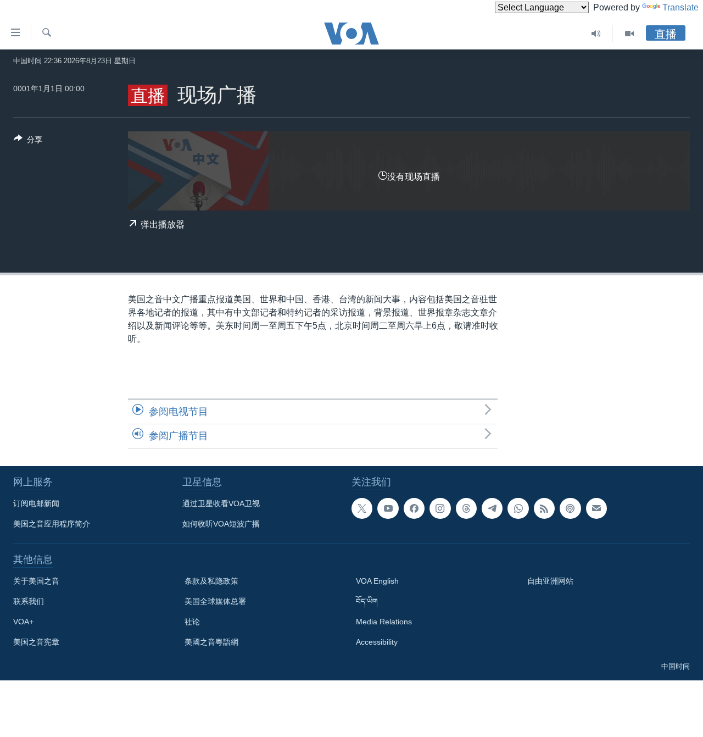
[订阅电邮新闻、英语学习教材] (596, 508)
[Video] (629, 33)
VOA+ (23, 621)
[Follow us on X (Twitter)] (362, 508)
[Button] (28, 141)
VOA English (377, 581)
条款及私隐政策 (211, 581)
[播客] (570, 508)
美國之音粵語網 (211, 642)
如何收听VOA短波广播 (221, 523)
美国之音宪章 (36, 642)
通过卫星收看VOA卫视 (221, 503)
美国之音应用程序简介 (51, 523)
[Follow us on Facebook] (414, 508)
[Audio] (596, 33)
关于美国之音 (36, 581)
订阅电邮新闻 (36, 503)
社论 (192, 621)
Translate (680, 7)
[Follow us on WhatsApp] (517, 508)
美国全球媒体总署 (215, 601)
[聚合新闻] (544, 508)
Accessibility (377, 642)
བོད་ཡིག (367, 601)
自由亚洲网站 (550, 581)
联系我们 (28, 601)
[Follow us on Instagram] (439, 508)
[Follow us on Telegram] (492, 508)
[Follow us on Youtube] (387, 508)
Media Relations (384, 621)
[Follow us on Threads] (466, 508)
